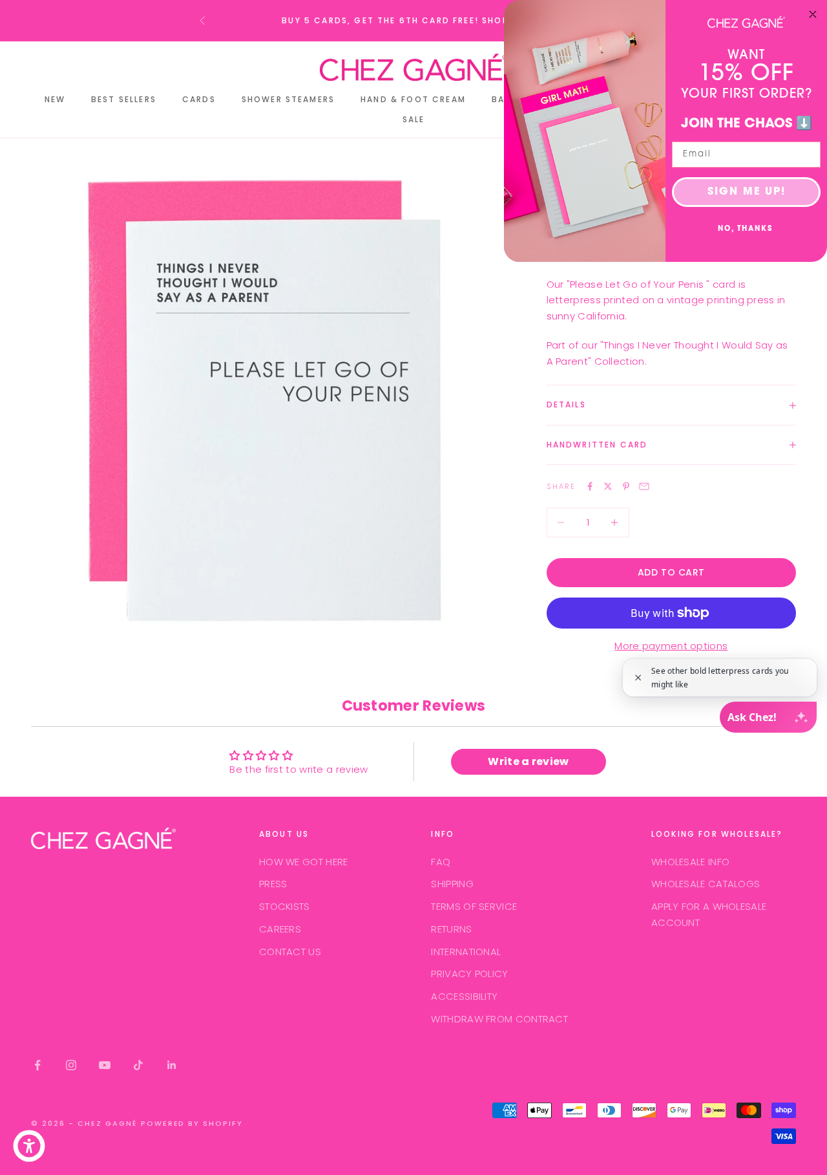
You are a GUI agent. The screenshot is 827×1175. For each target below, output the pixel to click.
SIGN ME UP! (746, 192)
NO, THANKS (745, 229)
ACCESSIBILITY (464, 996)
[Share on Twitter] (608, 486)
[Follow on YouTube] (104, 1065)
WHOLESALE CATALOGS (705, 883)
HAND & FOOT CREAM (413, 99)
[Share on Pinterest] (626, 486)
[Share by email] (644, 486)
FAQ (440, 861)
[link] (746, 22)
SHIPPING (452, 883)
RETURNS (451, 929)
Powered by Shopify (192, 1123)
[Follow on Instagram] (71, 1065)
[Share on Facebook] (590, 486)
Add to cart (671, 572)
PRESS (273, 883)
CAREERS (280, 929)
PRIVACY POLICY (469, 973)
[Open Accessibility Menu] (29, 1146)
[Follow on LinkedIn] (171, 1065)
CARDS (199, 99)
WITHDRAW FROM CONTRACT (499, 1019)
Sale (414, 119)
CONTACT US (290, 951)
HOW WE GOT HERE (303, 861)
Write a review (528, 761)
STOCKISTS (284, 906)
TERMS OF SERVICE (474, 906)
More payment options (671, 645)
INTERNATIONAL (466, 951)
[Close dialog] (813, 14)
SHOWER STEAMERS (288, 99)
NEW (55, 99)
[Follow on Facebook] (37, 1065)
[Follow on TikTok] (138, 1065)
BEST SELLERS (123, 99)
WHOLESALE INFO (690, 861)
